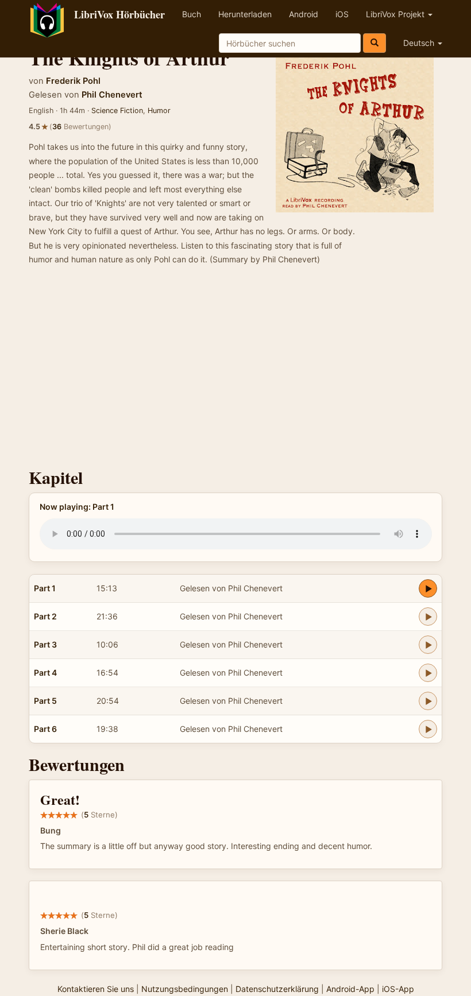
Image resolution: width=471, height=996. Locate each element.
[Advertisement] (235, 370)
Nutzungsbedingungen (184, 989)
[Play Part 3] (428, 644)
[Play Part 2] (428, 616)
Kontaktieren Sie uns (95, 989)
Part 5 (45, 701)
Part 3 (45, 644)
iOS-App (398, 989)
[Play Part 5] (428, 701)
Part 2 (45, 616)
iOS (342, 14)
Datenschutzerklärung (277, 989)
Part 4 (45, 672)
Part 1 (45, 588)
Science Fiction (117, 110)
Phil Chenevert (112, 95)
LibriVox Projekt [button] (396, 14)
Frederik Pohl (73, 81)
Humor (159, 110)
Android (303, 14)
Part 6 (45, 729)
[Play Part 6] (428, 729)
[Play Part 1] (428, 588)
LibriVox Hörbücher (119, 14)
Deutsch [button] (420, 43)
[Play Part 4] (428, 673)
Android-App (350, 989)
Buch (191, 14)
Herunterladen (245, 14)
